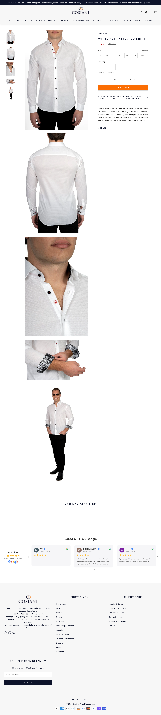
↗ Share (102, 128)
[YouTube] (13, 632)
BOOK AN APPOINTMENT (46, 20)
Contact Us (60, 652)
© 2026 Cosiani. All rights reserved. (80, 704)
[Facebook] (5, 632)
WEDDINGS (64, 20)
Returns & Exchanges (117, 608)
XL (120, 55)
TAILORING (96, 20)
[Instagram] (9, 632)
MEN (19, 20)
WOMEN (28, 20)
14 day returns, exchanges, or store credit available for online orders (119, 97)
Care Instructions (115, 617)
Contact (112, 626)
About (58, 647)
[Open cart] (155, 12)
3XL (134, 55)
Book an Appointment (65, 626)
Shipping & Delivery (116, 604)
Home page (61, 604)
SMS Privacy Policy (116, 612)
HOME (11, 20)
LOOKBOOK (126, 20)
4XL (142, 55)
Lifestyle (59, 643)
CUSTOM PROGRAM (81, 20)
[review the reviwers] (92, 549)
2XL (127, 55)
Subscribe (28, 682)
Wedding (60, 630)
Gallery (59, 617)
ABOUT (138, 20)
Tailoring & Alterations (65, 639)
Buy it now (123, 88)
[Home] (28, 599)
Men (58, 608)
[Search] (141, 12)
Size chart (144, 50)
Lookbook (60, 621)
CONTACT (149, 20)
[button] (150, 12)
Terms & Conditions (79, 699)
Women (59, 612)
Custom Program (63, 634)
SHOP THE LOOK (111, 20)
